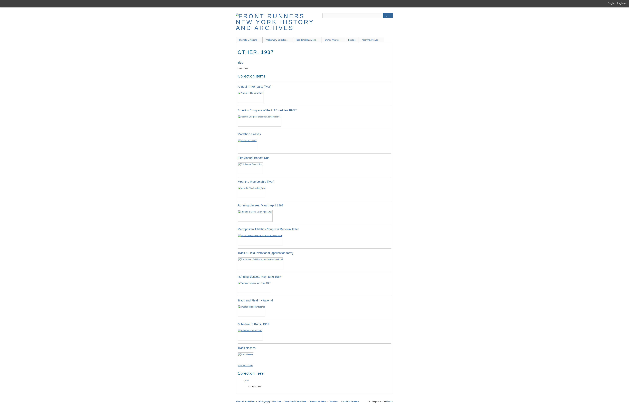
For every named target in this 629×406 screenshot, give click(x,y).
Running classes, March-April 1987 (260, 205)
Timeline (352, 40)
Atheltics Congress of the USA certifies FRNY (267, 110)
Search (390, 15)
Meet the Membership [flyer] (256, 181)
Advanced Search (385, 15)
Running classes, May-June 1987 (259, 276)
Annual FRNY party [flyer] (254, 86)
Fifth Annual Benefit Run (253, 158)
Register (622, 3)
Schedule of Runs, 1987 (253, 324)
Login (611, 3)
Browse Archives (332, 40)
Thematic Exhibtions (248, 40)
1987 (246, 381)
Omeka (389, 401)
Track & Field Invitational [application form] (265, 253)
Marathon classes (249, 134)
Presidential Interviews (306, 40)
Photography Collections (276, 40)
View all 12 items (245, 366)
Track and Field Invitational (255, 300)
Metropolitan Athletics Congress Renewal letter (268, 229)
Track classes (247, 348)
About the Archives (370, 40)
